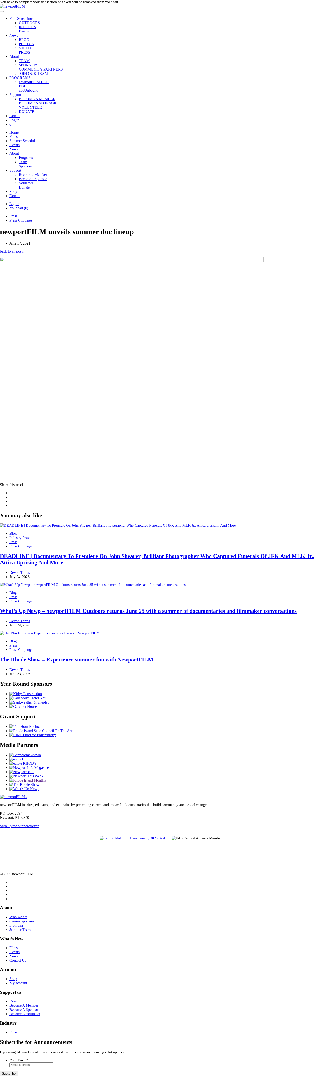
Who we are (18, 917)
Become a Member (33, 175)
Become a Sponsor (33, 179)
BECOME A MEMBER (37, 99)
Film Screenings (21, 18)
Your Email (18, 1060)
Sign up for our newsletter (19, 826)
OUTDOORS (29, 23)
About (14, 57)
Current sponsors (22, 921)
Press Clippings (20, 220)
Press (13, 216)
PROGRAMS (20, 78)
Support (15, 95)
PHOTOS (26, 44)
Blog (13, 533)
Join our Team (20, 930)
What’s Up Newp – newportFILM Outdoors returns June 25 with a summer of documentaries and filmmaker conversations (148, 611)
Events (24, 31)
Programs (26, 158)
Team (23, 162)
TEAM (24, 61)
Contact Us (17, 960)
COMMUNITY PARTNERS (41, 69)
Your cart (18, 208)
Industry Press (19, 538)
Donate (14, 116)
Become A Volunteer (24, 1014)
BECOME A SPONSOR (37, 103)
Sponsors (25, 166)
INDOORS (27, 27)
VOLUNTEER (30, 107)
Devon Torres (19, 572)
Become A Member (23, 1005)
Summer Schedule (22, 141)
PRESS (24, 52)
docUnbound (28, 90)
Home (14, 132)
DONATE (26, 112)
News (13, 35)
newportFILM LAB (34, 82)
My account (18, 983)
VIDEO (25, 48)
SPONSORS (28, 65)
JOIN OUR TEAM (33, 73)
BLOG (24, 40)
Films (13, 136)
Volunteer (26, 183)
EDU (23, 86)
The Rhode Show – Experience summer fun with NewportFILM (76, 660)
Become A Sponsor (23, 1010)
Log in (14, 120)
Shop (13, 192)
